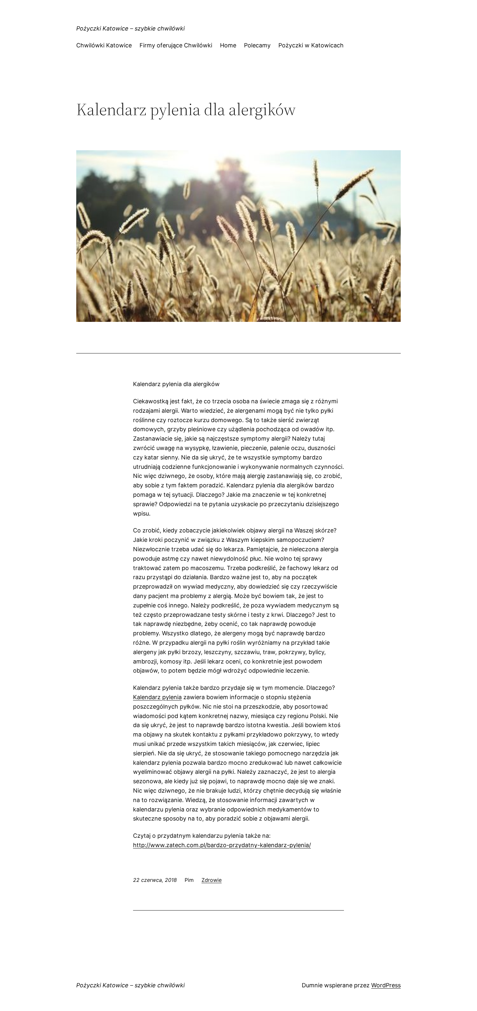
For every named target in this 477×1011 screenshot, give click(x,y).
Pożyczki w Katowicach (311, 45)
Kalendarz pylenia (157, 697)
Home (228, 45)
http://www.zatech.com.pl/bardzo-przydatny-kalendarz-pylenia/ (222, 845)
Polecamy (257, 45)
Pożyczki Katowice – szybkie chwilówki (130, 28)
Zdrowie (212, 880)
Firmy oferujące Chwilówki (176, 45)
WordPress (386, 985)
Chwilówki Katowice (104, 45)
